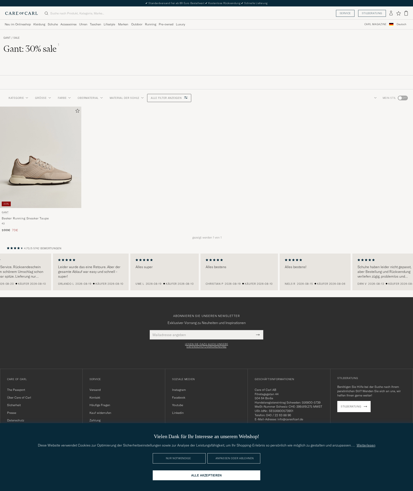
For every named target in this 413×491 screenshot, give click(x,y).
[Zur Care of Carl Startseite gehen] (21, 13)
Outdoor (136, 24)
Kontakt (94, 397)
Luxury (180, 24)
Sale (16, 37)
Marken (123, 24)
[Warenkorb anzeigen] (406, 13)
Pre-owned (166, 24)
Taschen (95, 24)
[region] (206, 272)
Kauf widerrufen (100, 413)
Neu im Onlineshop (18, 24)
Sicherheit (14, 405)
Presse (11, 413)
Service (345, 13)
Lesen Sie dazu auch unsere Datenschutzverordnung (206, 345)
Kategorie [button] (16, 97)
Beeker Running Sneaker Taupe (25, 218)
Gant (7, 37)
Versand (95, 390)
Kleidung (39, 24)
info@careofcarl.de (290, 419)
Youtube (177, 405)
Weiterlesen (366, 445)
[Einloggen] (391, 13)
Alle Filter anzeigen (166, 97)
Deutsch (401, 24)
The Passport (16, 390)
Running (150, 24)
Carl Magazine (375, 24)
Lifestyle (109, 24)
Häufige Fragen (99, 405)
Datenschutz (15, 420)
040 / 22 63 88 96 (278, 415)
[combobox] (401, 24)
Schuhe (53, 24)
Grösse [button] (40, 97)
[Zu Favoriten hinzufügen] (76, 112)
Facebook (178, 397)
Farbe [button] (62, 97)
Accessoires (68, 24)
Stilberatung (372, 13)
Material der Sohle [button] (124, 97)
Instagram (179, 390)
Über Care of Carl (19, 397)
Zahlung (94, 420)
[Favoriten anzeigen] (398, 13)
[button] (374, 98)
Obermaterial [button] (88, 97)
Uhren (83, 24)
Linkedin (178, 413)
